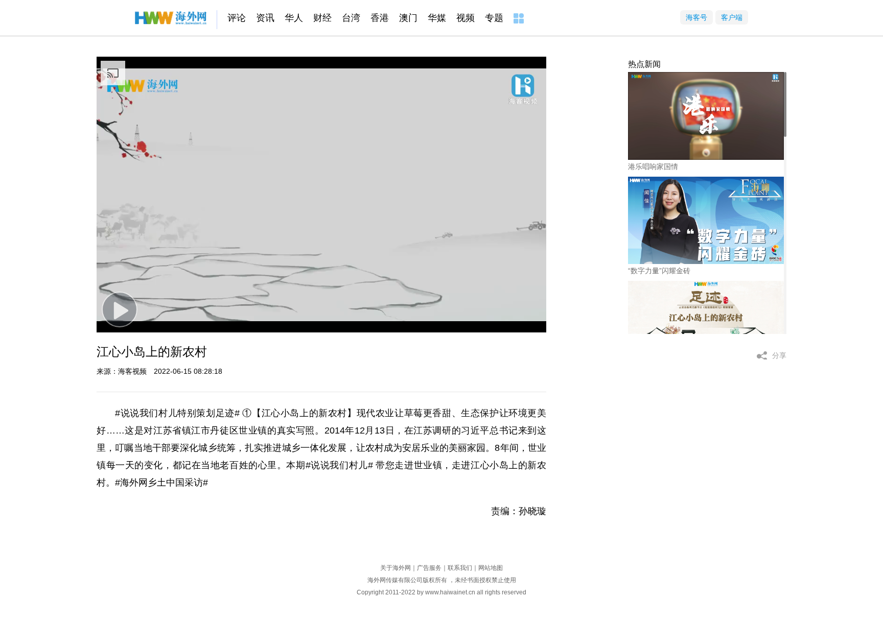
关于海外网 (395, 567)
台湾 (351, 18)
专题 (494, 18)
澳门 (408, 18)
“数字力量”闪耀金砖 (659, 271)
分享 (779, 355)
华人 (294, 18)
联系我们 (460, 567)
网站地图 (490, 567)
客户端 (731, 17)
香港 (379, 18)
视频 (465, 18)
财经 (322, 18)
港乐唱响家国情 (653, 166)
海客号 (696, 17)
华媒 (437, 18)
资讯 (265, 18)
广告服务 (429, 567)
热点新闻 (644, 64)
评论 (236, 18)
